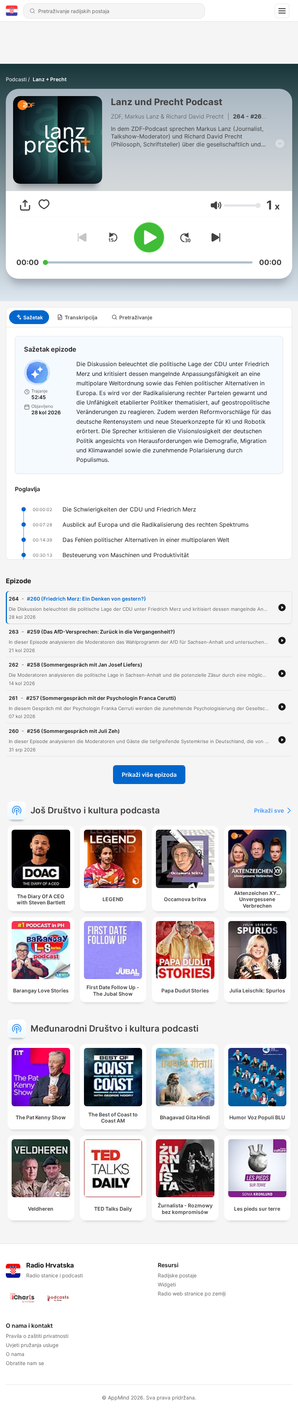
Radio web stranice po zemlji (192, 1293)
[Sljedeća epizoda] (214, 237)
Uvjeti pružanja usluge (32, 1345)
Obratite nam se (25, 1363)
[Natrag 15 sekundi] (113, 237)
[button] (216, 205)
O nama (15, 1354)
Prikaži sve (269, 810)
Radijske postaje (177, 1275)
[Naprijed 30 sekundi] (185, 237)
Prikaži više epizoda (149, 774)
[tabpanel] (149, 443)
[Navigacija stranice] (282, 11)
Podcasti (16, 79)
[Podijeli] (25, 205)
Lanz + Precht (50, 79)
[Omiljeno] (44, 205)
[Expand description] (280, 143)
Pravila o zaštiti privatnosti (37, 1336)
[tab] (29, 317)
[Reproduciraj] (149, 237)
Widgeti (167, 1284)
